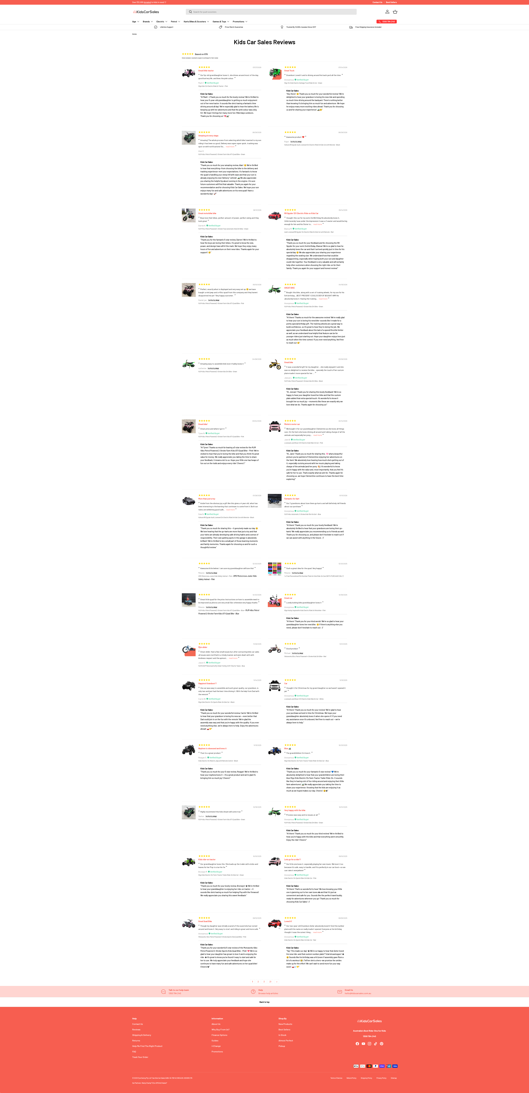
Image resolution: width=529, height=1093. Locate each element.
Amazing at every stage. (208, 135)
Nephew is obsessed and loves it (212, 748)
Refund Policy (351, 1078)
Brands (146, 21)
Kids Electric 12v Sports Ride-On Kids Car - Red (300, 940)
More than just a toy (206, 499)
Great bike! (203, 424)
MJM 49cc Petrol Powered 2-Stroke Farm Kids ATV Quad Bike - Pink (221, 303)
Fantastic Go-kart (291, 499)
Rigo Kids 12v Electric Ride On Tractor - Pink (213, 86)
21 (270, 981)
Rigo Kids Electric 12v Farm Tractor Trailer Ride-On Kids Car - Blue (306, 761)
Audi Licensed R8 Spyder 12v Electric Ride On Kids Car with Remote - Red (308, 232)
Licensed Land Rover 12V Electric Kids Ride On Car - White (303, 699)
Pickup (282, 1046)
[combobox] (271, 12)
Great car (288, 598)
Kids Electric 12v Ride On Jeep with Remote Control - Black (218, 761)
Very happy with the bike (294, 810)
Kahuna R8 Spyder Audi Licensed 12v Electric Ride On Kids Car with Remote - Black (312, 145)
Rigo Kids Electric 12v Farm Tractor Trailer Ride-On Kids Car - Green (221, 875)
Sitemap (394, 1078)
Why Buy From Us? (221, 1029)
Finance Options (219, 1035)
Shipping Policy (366, 1078)
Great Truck (289, 70)
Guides (215, 1040)
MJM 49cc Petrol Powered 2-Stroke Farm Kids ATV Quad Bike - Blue (221, 610)
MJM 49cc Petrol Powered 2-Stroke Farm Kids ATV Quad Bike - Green (221, 154)
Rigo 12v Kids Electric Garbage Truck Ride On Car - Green (303, 83)
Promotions (238, 21)
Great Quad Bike (205, 921)
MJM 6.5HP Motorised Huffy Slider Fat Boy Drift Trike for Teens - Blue (221, 666)
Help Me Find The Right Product (147, 1046)
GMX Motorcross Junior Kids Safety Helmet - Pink (215, 576)
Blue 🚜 (287, 748)
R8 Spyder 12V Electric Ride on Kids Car (301, 213)
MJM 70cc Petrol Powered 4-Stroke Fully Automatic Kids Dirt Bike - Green (223, 229)
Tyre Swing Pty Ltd (144, 1078)
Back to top (264, 1002)
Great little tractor (206, 70)
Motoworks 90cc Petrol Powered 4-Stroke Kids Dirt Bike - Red (305, 656)
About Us (216, 1024)
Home (134, 34)
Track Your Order (140, 1057)
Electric (160, 21)
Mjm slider (202, 647)
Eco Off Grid (157, 1083)
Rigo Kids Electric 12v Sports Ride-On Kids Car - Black (216, 702)
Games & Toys (219, 21)
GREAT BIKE (289, 288)
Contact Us (377, 2)
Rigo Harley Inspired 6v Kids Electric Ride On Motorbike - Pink (305, 610)
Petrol (174, 21)
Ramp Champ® (147, 1083)
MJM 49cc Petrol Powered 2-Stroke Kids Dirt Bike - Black (303, 381)
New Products (285, 1024)
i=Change (216, 1046)
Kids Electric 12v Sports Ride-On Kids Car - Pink (300, 878)
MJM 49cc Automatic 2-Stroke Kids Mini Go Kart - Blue (302, 514)
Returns (136, 1040)
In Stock (282, 1035)
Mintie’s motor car (292, 424)
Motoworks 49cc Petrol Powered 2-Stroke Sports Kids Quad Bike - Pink (222, 937)
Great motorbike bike (207, 213)
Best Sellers (391, 2)
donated (147, 2)
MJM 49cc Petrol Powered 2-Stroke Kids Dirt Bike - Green (303, 306)
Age (134, 21)
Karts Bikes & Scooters (195, 21)
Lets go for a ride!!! (292, 859)
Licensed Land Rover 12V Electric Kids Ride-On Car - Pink (303, 443)
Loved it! (288, 921)
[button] (395, 12)
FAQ (134, 1051)
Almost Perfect (286, 1040)
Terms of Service (336, 1078)
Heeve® (164, 1083)
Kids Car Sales (160, 1078)
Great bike (288, 362)
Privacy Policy (381, 1078)
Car (285, 683)
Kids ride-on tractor (206, 859)
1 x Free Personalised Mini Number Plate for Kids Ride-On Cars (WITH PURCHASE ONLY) (313, 576)
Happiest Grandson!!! (207, 683)
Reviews (136, 1029)
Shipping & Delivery (141, 1035)
